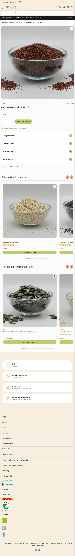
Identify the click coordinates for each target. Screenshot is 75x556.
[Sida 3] (33, 258)
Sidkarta (5, 433)
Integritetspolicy (7, 443)
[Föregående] (67, 177)
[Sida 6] (38, 258)
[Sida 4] (35, 258)
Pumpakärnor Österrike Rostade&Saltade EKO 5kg (19, 332)
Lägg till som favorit (14, 166)
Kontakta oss (6, 428)
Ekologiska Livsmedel (8, 22)
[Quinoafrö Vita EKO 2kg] (30, 211)
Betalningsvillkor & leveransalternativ (15, 460)
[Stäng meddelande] (73, 17)
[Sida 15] (50, 348)
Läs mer (69, 18)
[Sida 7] (40, 258)
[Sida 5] (37, 258)
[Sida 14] (49, 348)
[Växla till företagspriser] (66, 2)
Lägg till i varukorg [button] (29, 252)
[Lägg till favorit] (54, 186)
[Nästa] (71, 177)
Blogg (4, 417)
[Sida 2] (31, 258)
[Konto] (64, 7)
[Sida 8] (42, 258)
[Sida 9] (44, 258)
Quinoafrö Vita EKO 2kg (11, 242)
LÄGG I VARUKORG (23, 121)
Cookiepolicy (6, 449)
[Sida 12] (45, 348)
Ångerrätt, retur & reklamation (12, 465)
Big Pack (3, 103)
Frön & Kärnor (20, 22)
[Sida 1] (28, 258)
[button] (71, 28)
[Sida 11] (48, 258)
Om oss (4, 422)
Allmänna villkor (7, 454)
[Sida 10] (46, 258)
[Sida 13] (47, 348)
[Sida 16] (52, 348)
